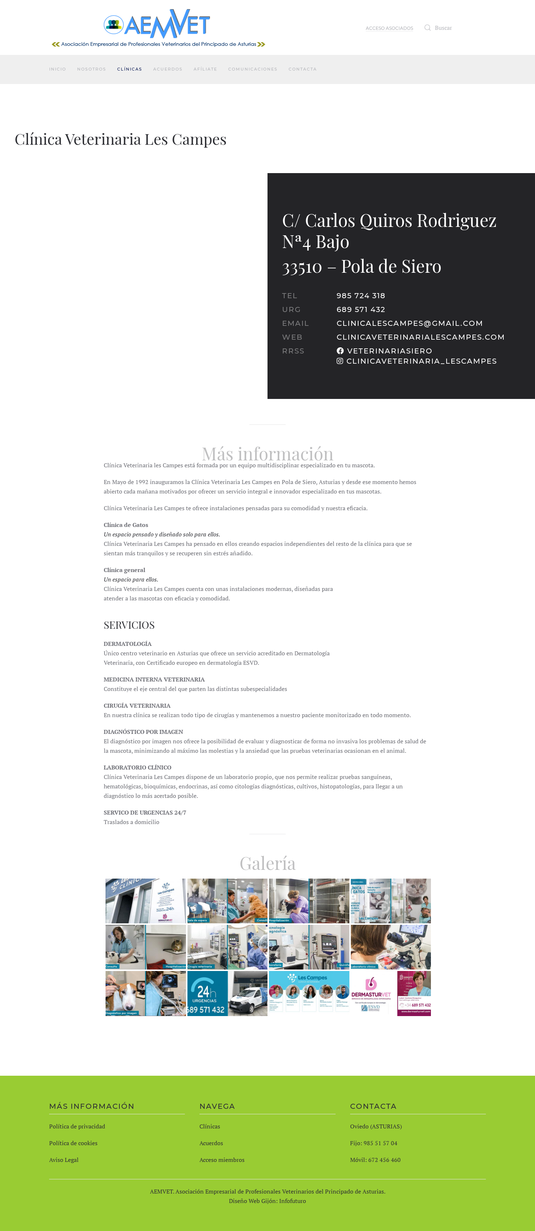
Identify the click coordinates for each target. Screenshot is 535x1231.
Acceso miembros (222, 1160)
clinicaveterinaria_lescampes (421, 361)
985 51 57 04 (380, 1143)
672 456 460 (384, 1160)
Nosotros (91, 69)
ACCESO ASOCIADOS (389, 28)
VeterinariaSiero (390, 351)
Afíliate (205, 69)
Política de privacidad (77, 1126)
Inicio (57, 69)
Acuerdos (168, 69)
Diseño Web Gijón (252, 1201)
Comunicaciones (253, 69)
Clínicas (129, 69)
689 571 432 (361, 309)
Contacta (303, 69)
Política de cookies (73, 1143)
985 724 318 (361, 295)
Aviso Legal (64, 1160)
